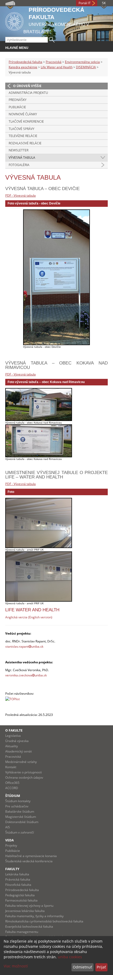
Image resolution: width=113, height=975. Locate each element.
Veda (9, 840)
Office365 (12, 782)
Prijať (101, 967)
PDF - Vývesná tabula (20, 195)
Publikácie (17, 107)
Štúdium (12, 796)
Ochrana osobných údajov (24, 777)
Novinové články (23, 114)
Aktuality (11, 746)
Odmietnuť (82, 967)
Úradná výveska (17, 741)
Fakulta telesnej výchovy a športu (29, 905)
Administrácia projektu (28, 92)
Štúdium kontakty (17, 801)
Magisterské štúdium (20, 816)
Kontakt (10, 767)
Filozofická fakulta (18, 884)
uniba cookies (70, 956)
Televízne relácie (23, 136)
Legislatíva (13, 735)
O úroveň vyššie (27, 86)
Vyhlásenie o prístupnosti (23, 772)
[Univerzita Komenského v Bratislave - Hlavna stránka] (14, 20)
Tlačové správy (21, 129)
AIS (7, 827)
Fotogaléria (19, 165)
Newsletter (18, 150)
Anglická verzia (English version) (28, 617)
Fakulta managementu (21, 932)
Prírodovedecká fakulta (25, 62)
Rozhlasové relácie (25, 143)
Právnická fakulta (17, 879)
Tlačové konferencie (26, 121)
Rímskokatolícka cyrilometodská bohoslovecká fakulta (44, 921)
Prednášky (18, 100)
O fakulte (14, 730)
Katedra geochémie (23, 67)
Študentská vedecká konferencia (29, 861)
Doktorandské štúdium (21, 822)
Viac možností (16, 965)
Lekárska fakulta (17, 874)
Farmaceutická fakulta (21, 900)
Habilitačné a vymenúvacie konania (31, 856)
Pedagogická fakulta (20, 895)
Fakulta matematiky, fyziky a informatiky (34, 916)
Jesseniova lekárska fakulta (25, 911)
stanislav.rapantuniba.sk (24, 646)
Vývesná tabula (22, 157)
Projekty (11, 845)
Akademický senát (18, 751)
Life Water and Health (57, 67)
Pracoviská (53, 62)
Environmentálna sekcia (82, 62)
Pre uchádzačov (16, 806)
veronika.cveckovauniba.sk (26, 675)
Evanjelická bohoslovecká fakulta (29, 926)
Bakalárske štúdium (19, 811)
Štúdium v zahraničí (19, 832)
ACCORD (11, 788)
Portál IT (85, 3)
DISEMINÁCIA (86, 67)
